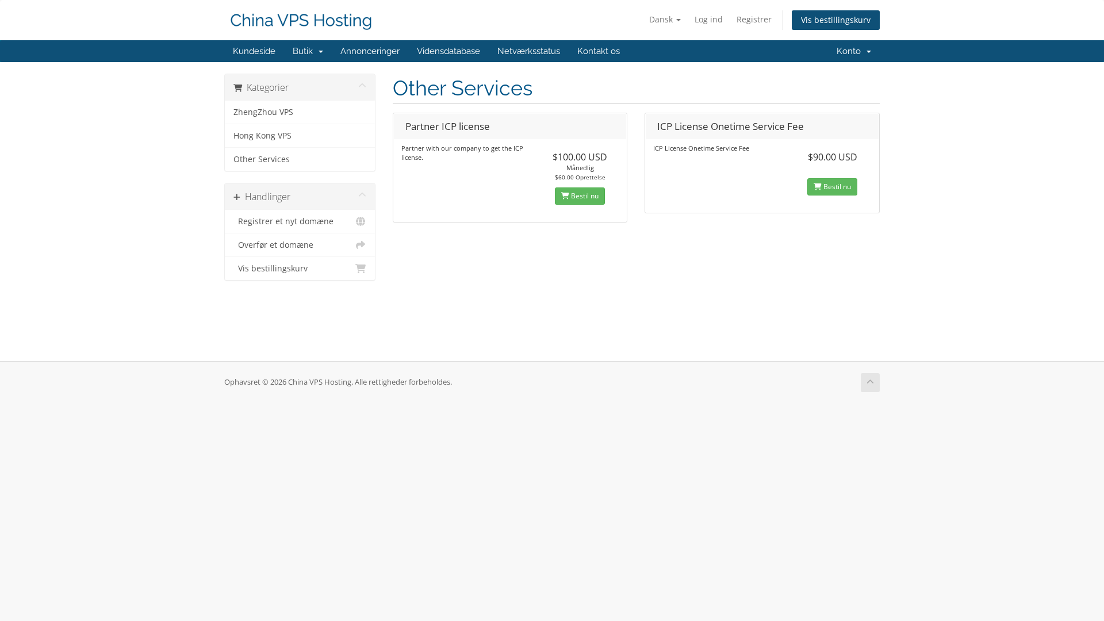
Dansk (662, 19)
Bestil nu (584, 196)
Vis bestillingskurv (836, 19)
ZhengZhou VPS (263, 112)
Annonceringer (370, 51)
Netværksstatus (528, 51)
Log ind (709, 19)
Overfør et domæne (273, 245)
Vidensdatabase (448, 51)
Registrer (754, 19)
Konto (851, 51)
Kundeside (254, 51)
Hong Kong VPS (262, 136)
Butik (305, 51)
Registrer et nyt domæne (283, 221)
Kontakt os (598, 51)
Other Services (261, 159)
